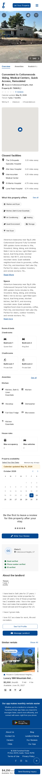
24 (37, 495)
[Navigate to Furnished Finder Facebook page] (16, 761)
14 (21, 491)
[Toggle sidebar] (37, 5)
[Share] (28, 15)
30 (31, 499)
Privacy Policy (28, 756)
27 (16, 499)
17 (37, 491)
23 (31, 495)
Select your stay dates (10, 462)
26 (11, 499)
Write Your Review (21, 536)
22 (26, 495)
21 (21, 495)
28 (21, 499)
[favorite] (30, 651)
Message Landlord (21, 633)
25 (5, 499)
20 (16, 495)
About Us (10, 732)
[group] (18, 678)
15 (26, 491)
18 (5, 495)
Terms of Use (13, 756)
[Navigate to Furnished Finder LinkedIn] (26, 761)
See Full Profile (20, 626)
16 (31, 491)
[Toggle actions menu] (36, 761)
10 (37, 487)
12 (10, 491)
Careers (10, 740)
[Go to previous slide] (30, 58)
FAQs (10, 744)
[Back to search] (4, 15)
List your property (21, 5)
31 (36, 499)
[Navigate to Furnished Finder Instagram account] (21, 761)
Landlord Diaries (32, 736)
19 (10, 495)
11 (5, 491)
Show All (34, 642)
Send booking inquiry (27, 771)
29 (26, 499)
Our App (32, 744)
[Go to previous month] (32, 471)
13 (15, 491)
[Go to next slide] (38, 58)
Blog (32, 732)
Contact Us (10, 736)
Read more (9, 275)
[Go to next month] (37, 471)
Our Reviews (32, 740)
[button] (31, 462)
